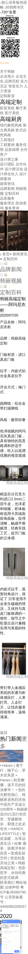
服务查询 (12, 208)
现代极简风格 (11, 125)
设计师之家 (9, 159)
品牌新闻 (7, 189)
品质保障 (12, 150)
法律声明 (12, 887)
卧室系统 (7, 108)
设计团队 (7, 164)
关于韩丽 (7, 71)
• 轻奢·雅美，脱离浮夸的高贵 (13, 848)
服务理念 (7, 203)
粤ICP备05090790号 (13, 892)
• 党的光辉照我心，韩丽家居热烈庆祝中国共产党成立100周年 (13, 799)
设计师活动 (14, 169)
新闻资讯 (7, 184)
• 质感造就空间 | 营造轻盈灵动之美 (12, 858)
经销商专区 (15, 7)
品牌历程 (12, 81)
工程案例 (7, 145)
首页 (6, 254)
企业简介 (7, 76)
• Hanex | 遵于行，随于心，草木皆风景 (13, 770)
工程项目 (7, 140)
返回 (3, 733)
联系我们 (7, 882)
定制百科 (12, 193)
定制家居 (7, 96)
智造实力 (15, 86)
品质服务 (7, 198)
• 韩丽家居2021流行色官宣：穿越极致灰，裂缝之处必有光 (14, 819)
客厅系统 (12, 113)
